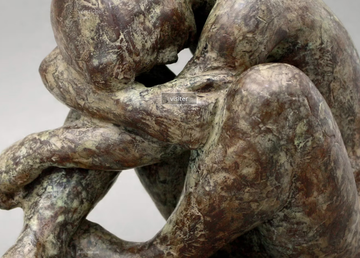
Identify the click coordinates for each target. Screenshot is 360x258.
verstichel (90, 11)
